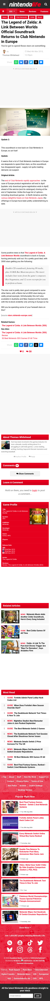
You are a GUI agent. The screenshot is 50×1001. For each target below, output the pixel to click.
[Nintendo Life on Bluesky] (9, 950)
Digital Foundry (8, 974)
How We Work (30, 777)
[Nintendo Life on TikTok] (30, 943)
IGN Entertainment (38, 958)
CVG (35, 978)
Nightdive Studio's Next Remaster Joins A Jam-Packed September (25, 722)
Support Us (44, 777)
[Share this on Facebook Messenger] (41, 62)
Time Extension (41, 970)
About (11, 777)
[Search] (46, 4)
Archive (23, 786)
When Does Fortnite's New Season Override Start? (25, 706)
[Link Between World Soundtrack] (25, 122)
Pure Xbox (27, 970)
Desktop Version (25, 790)
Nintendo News (23, 974)
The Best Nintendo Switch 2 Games (26, 728)
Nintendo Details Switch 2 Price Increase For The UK (24, 742)
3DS (11, 17)
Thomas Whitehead (10, 55)
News (4, 17)
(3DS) (24, 325)
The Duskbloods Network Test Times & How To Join (26, 714)
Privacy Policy (23, 781)
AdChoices (28, 961)
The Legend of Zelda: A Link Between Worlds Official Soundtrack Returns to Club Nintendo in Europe (23, 32)
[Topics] (4, 4)
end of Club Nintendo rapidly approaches (22, 180)
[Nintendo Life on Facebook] (40, 950)
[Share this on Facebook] (26, 62)
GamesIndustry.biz (22, 978)
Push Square (14, 970)
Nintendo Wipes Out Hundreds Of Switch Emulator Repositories (25, 750)
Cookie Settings (36, 786)
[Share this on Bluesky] (21, 62)
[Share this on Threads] (36, 62)
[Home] (3, 11)
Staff (19, 777)
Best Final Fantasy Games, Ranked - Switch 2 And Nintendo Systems (26, 766)
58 (30, 351)
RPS (41, 978)
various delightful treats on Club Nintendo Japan (22, 198)
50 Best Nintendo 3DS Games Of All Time (19, 338)
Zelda (32, 17)
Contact (10, 781)
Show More (24, 928)
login (34, 490)
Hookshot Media (16, 958)
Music (40, 17)
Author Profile (20, 457)
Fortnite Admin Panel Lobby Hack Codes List (25, 699)
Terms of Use (37, 781)
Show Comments (26, 474)
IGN (34, 974)
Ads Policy (12, 786)
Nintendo (5, 524)
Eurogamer (44, 974)
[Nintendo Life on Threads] (30, 950)
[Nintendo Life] (25, 4)
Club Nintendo (21, 17)
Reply (33, 457)
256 (16, 636)
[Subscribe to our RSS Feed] (9, 943)
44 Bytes (16, 961)
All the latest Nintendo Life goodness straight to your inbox (25, 989)
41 (16, 621)
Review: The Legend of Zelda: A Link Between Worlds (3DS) (22, 565)
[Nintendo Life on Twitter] (40, 943)
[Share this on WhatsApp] (16, 62)
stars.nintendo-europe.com (20, 315)
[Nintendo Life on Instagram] (19, 950)
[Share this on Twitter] (31, 62)
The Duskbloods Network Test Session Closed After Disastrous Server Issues (27, 735)
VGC (9, 978)
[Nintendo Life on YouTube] (19, 943)
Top (4, 777)
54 (16, 652)
